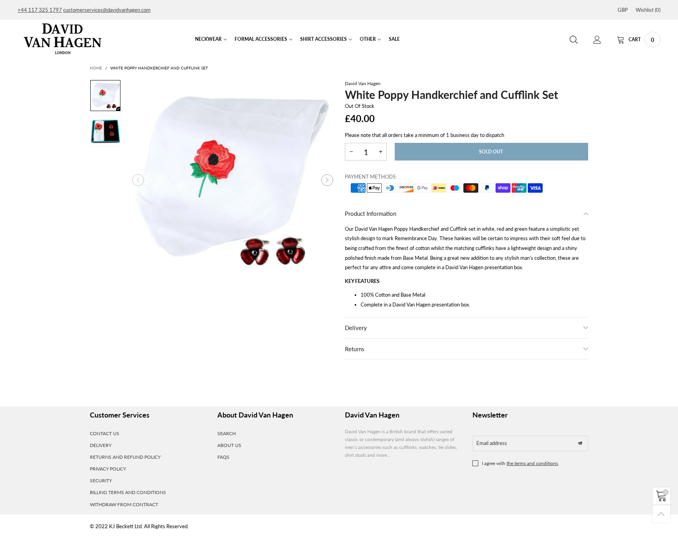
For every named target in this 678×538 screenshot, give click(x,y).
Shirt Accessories (323, 39)
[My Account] (597, 40)
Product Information (370, 213)
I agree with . (520, 463)
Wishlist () (648, 10)
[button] (138, 180)
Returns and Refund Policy (125, 457)
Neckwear (208, 39)
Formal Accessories (261, 39)
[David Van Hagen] (62, 38)
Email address (491, 443)
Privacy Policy (108, 469)
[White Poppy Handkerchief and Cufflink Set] (232, 180)
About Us (229, 445)
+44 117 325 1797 (40, 10)
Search (226, 433)
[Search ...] (573, 40)
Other (368, 39)
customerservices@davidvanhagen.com (107, 10)
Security (101, 480)
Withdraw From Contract (124, 504)
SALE (394, 39)
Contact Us (104, 433)
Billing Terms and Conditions (128, 492)
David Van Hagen (363, 83)
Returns (355, 348)
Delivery (356, 327)
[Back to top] (661, 514)
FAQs (223, 457)
